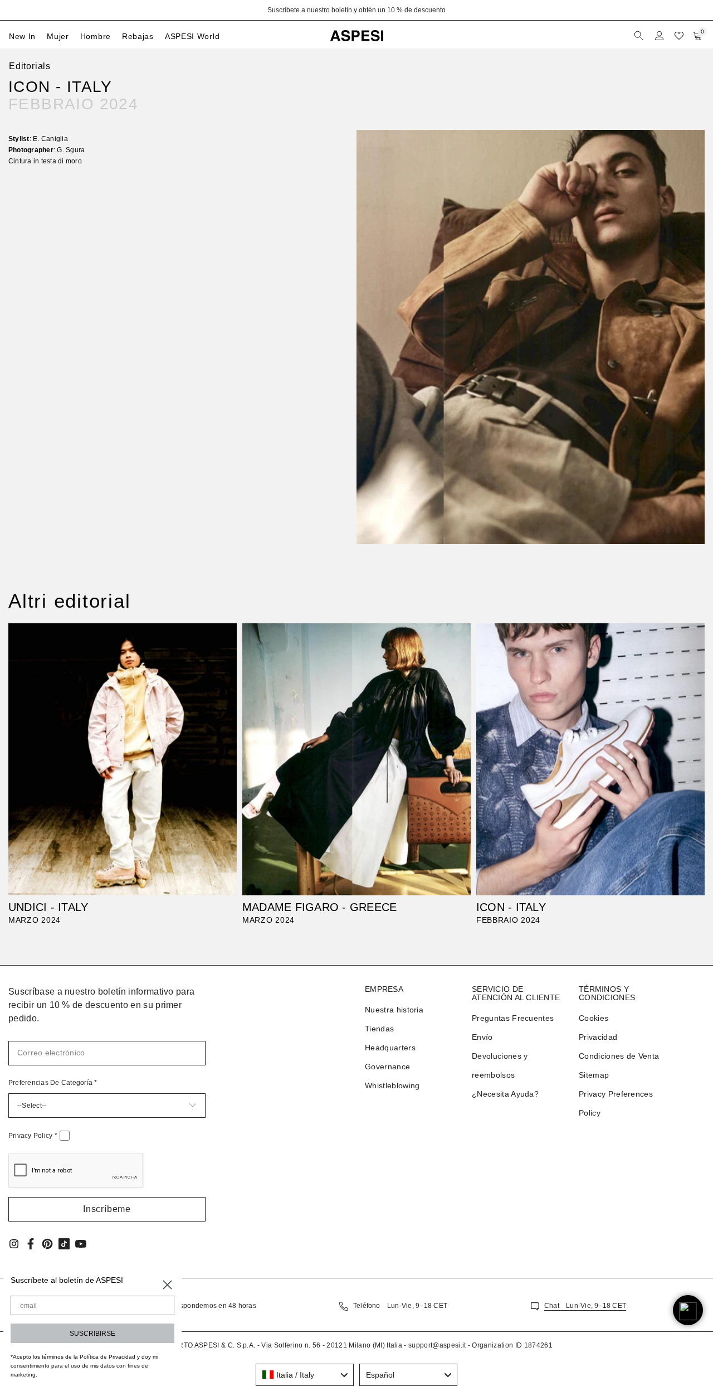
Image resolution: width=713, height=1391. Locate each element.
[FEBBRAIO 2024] (590, 759)
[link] (530, 337)
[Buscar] (640, 35)
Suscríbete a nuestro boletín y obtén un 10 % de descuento (356, 10)
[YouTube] (80, 1243)
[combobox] (305, 1375)
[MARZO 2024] (122, 759)
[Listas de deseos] (679, 35)
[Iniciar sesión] (659, 35)
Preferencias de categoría (52, 1083)
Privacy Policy (32, 1136)
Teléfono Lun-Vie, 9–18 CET (400, 1306)
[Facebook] (30, 1243)
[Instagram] (13, 1243)
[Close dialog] (167, 1285)
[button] (107, 1209)
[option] (356, 10)
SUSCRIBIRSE (92, 1333)
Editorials (30, 66)
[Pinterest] (47, 1243)
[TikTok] (64, 1243)
